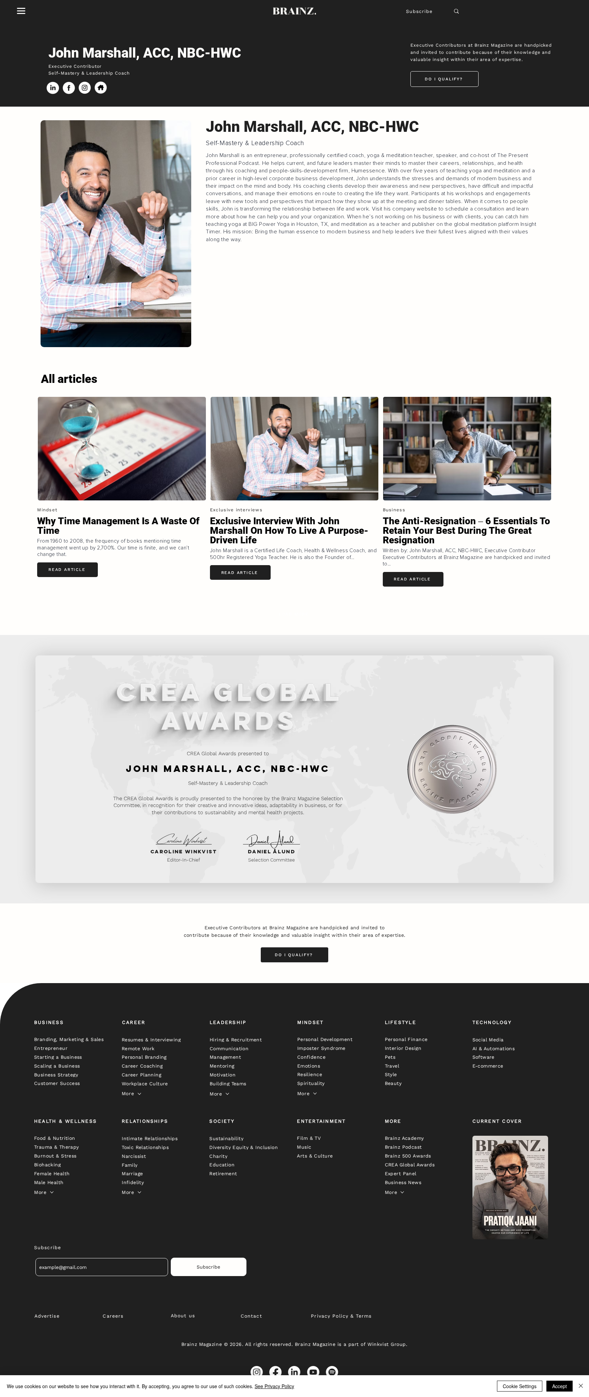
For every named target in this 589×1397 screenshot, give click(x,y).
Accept (559, 1386)
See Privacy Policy (274, 1386)
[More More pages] (139, 1094)
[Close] (581, 1386)
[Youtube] (313, 1372)
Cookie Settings (520, 1386)
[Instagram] (257, 1372)
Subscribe (419, 11)
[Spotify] (332, 1372)
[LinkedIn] (294, 1372)
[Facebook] (275, 1372)
